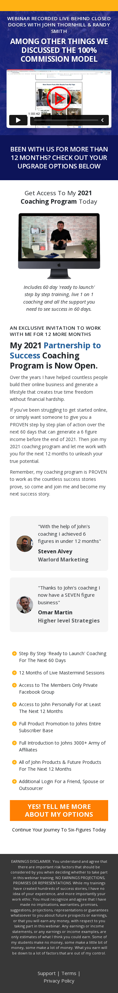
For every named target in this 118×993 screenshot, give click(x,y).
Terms (68, 973)
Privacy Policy (59, 980)
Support (47, 973)
